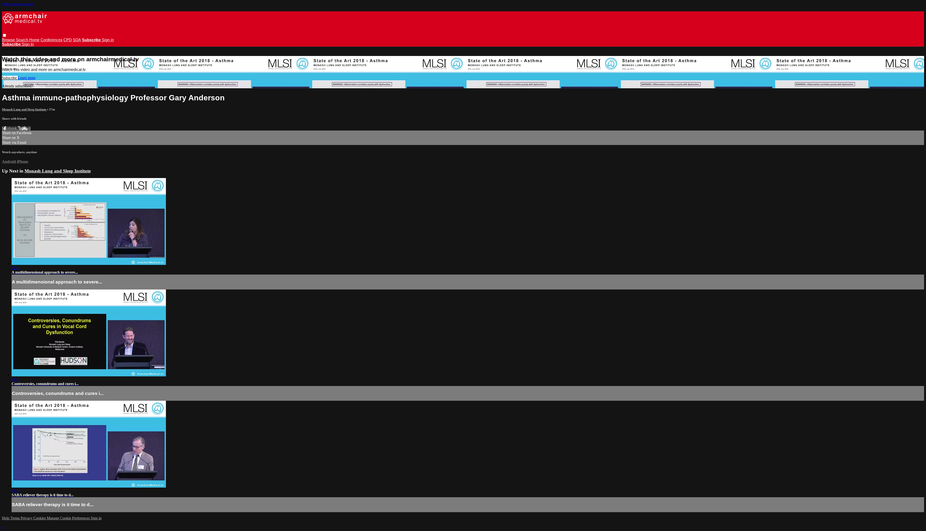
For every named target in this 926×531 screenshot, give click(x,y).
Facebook (10, 128)
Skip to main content (17, 4)
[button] (4, 35)
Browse (9, 40)
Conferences (51, 40)
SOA (77, 40)
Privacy (27, 518)
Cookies (40, 518)
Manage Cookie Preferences (69, 518)
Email (26, 128)
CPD (67, 40)
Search (22, 40)
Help (6, 518)
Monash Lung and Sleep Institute (24, 109)
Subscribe (10, 78)
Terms (15, 518)
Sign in (108, 40)
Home (34, 40)
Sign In (28, 44)
